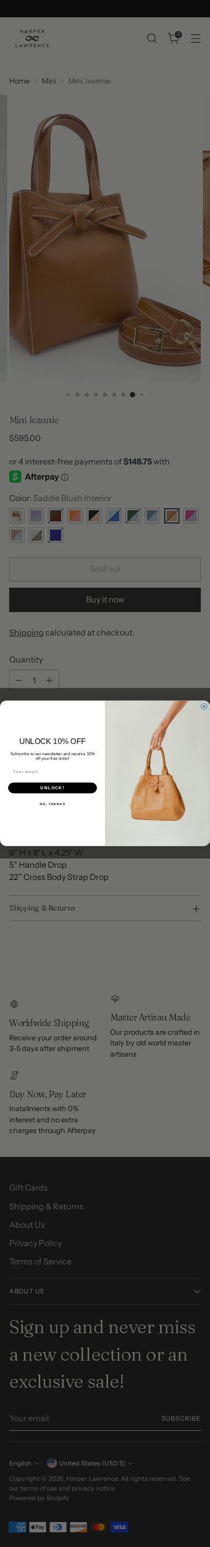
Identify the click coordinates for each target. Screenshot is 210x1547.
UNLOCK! (52, 788)
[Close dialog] (204, 706)
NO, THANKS (52, 804)
